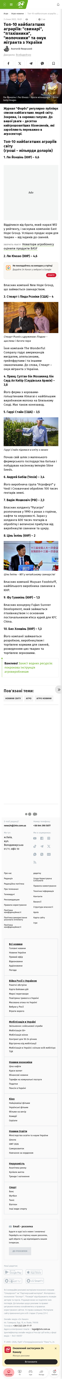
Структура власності (43, 907)
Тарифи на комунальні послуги (25, 1079)
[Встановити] (31, 1355)
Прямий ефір (16, 957)
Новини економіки (20, 1062)
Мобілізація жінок (18, 1034)
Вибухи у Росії (16, 1006)
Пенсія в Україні (17, 1088)
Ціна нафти (15, 1066)
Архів (35, 912)
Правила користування (15, 905)
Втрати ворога (16, 1011)
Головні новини (17, 948)
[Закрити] (55, 1348)
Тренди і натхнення (19, 1176)
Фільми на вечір (17, 1112)
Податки (13, 1083)
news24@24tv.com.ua (15, 825)
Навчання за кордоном (21, 1153)
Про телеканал (11, 889)
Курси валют (15, 1070)
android (13, 1272)
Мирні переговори (18, 993)
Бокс (11, 1191)
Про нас (8, 873)
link (35, 838)
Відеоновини (16, 961)
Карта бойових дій (18, 989)
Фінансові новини (18, 1075)
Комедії (13, 1116)
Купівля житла (16, 1172)
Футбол (13, 1195)
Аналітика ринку (17, 1167)
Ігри (35, 923)
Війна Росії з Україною (23, 981)
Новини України (17, 952)
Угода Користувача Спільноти (42, 880)
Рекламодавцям (11, 900)
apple (35, 1272)
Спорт (12, 1187)
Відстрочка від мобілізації (22, 1043)
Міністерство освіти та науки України (28, 1135)
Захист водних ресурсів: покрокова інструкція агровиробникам (28, 668)
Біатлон (13, 1204)
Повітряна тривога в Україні (24, 998)
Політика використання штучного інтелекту (15, 919)
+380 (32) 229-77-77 (22, 1326)
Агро (6, 14)
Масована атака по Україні (23, 1002)
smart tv (13, 1281)
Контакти (37, 897)
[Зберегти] (53, 63)
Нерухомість (17, 1163)
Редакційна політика (14, 884)
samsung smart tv (35, 1281)
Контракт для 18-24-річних (23, 1039)
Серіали (13, 1120)
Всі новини (15, 944)
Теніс (11, 1200)
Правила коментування (44, 886)
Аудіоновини (15, 965)
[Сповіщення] (58, 4)
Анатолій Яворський (21, 49)
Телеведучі (9, 894)
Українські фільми (18, 1107)
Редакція (8, 879)
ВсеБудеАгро (23, 54)
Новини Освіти (18, 1131)
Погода (13, 970)
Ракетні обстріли (18, 985)
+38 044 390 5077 (42, 825)
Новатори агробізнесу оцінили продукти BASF (29, 246)
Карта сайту (39, 918)
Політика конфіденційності (12, 911)
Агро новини (17, 14)
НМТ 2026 (14, 1144)
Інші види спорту (18, 1209)
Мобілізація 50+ (17, 1030)
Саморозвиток (16, 1148)
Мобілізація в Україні (22, 1022)
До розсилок (20, 1251)
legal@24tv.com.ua (41, 1329)
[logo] (20, 4)
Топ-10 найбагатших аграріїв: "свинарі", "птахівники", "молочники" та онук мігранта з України (42, 14)
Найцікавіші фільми (19, 1103)
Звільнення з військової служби (26, 1026)
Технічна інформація (43, 891)
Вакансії (37, 902)
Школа (12, 1140)
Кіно (12, 1098)
